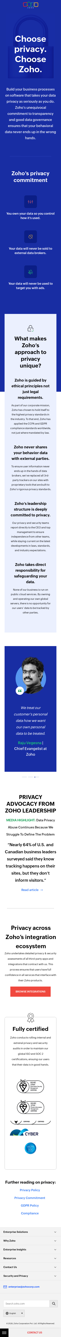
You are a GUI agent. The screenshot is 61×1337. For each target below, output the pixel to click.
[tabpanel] (30, 707)
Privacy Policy (30, 1190)
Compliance (30, 1213)
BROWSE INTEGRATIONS (30, 991)
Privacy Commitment (30, 1198)
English (12, 1313)
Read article (30, 890)
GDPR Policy (30, 1205)
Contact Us (34, 1332)
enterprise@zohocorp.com (23, 1286)
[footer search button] (53, 1303)
